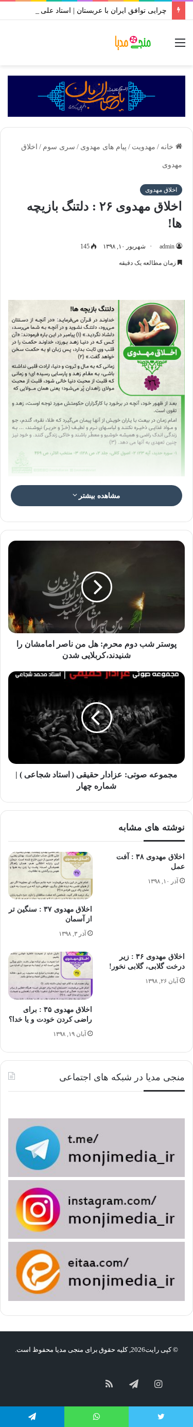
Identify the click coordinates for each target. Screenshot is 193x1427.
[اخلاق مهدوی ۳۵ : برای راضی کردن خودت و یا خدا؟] (50, 975)
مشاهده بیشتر (99, 496)
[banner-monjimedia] (96, 95)
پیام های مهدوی (103, 147)
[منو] (180, 46)
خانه (168, 147)
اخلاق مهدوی (161, 189)
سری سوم (59, 147)
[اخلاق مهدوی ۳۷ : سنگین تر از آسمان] (50, 875)
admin (167, 246)
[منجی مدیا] (133, 42)
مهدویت (143, 147)
